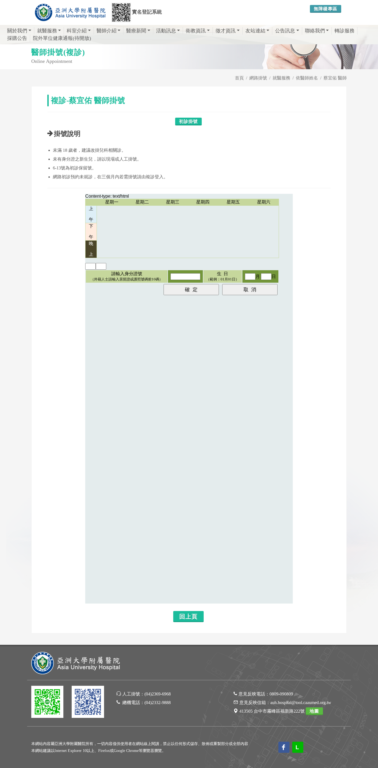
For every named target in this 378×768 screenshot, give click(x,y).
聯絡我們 (315, 30)
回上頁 (188, 616)
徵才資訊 (225, 30)
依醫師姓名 (307, 78)
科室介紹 (77, 30)
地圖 (314, 711)
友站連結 (255, 30)
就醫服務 (47, 30)
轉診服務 (344, 30)
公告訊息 (285, 30)
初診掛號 (188, 121)
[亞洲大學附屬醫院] (70, 12)
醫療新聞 (136, 30)
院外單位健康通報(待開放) (62, 38)
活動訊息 (166, 30)
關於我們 (17, 30)
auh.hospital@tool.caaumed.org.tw (300, 702)
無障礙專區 (325, 8)
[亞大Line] (47, 702)
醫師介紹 (106, 30)
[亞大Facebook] (88, 702)
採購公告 (17, 38)
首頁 (239, 78)
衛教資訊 (196, 30)
